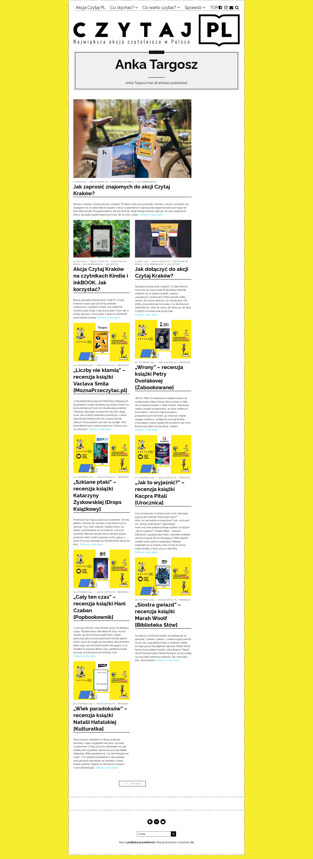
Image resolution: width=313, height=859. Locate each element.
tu (192, 842)
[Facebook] (220, 7)
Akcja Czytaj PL (99, 182)
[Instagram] (226, 7)
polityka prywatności (141, 842)
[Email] (231, 7)
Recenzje (185, 362)
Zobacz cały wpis (151, 214)
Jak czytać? (112, 264)
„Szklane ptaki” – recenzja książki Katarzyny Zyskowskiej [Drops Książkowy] (97, 495)
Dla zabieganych (147, 182)
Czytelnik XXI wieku (122, 182)
